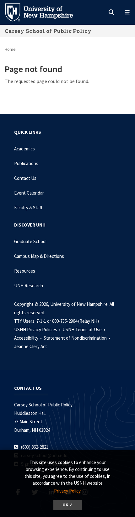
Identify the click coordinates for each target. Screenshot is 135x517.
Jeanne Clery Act (30, 346)
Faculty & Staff (28, 208)
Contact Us (25, 178)
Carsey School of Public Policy (48, 30)
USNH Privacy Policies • (38, 329)
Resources (24, 271)
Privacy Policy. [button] (67, 491)
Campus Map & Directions (39, 256)
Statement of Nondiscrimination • (77, 338)
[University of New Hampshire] (44, 12)
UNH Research (28, 286)
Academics (24, 149)
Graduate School (30, 241)
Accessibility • (28, 338)
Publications (26, 163)
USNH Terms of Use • (84, 329)
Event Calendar (29, 193)
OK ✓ (67, 505)
